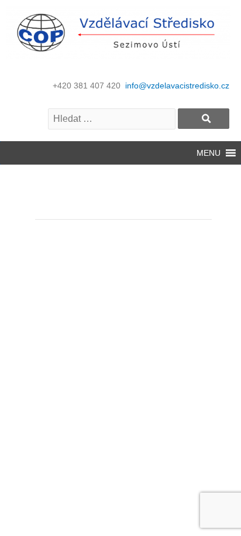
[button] (209, 153)
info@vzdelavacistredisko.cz (177, 85)
